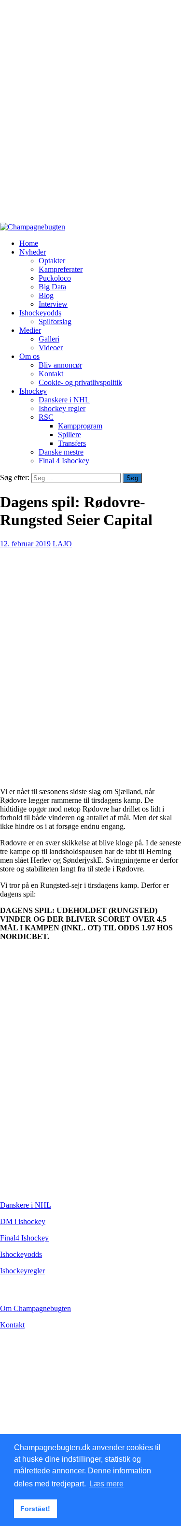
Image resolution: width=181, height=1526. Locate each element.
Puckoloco (55, 278)
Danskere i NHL (64, 400)
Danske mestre (61, 452)
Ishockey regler (62, 408)
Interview (53, 304)
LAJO (62, 544)
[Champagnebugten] (32, 227)
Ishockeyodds (40, 313)
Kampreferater (61, 269)
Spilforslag (55, 321)
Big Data (52, 287)
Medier (30, 330)
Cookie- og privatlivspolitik (80, 382)
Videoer (51, 347)
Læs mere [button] (106, 1484)
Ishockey (33, 391)
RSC (46, 417)
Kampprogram (80, 426)
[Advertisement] (90, 115)
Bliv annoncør (60, 365)
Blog (46, 295)
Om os (29, 356)
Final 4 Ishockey (64, 460)
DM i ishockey (22, 1221)
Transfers (72, 443)
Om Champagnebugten (35, 1308)
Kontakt (51, 374)
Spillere (69, 434)
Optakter (52, 261)
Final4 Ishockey (24, 1238)
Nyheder (32, 252)
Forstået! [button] (35, 1508)
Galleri (49, 339)
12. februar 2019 (25, 544)
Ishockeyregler (22, 1271)
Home (28, 243)
